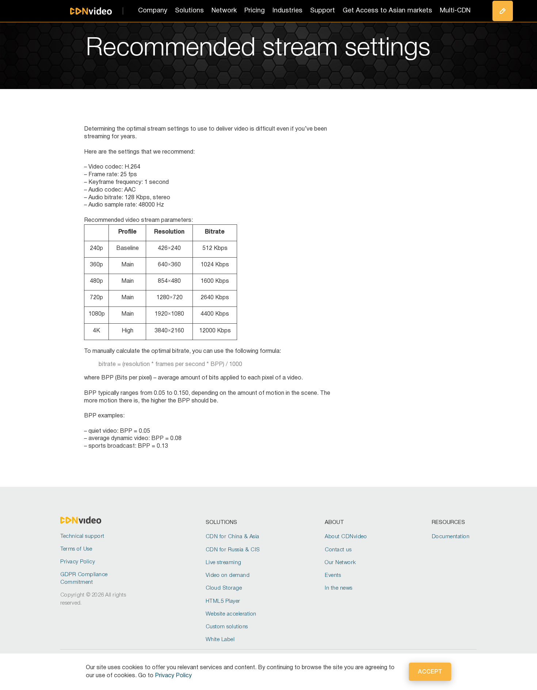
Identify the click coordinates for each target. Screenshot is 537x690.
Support (322, 11)
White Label (220, 639)
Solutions (189, 11)
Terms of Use (76, 549)
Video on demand (228, 575)
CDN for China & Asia (232, 536)
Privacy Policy (77, 561)
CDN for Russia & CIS (233, 549)
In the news (339, 588)
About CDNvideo (346, 536)
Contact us (338, 549)
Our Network (340, 562)
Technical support (82, 536)
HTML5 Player (223, 601)
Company (152, 11)
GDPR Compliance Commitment (84, 578)
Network (224, 11)
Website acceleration (231, 614)
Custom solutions (227, 626)
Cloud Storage (224, 588)
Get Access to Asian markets (387, 11)
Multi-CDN (455, 11)
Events (333, 575)
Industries (287, 11)
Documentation (451, 536)
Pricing (254, 11)
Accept (430, 672)
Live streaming (223, 562)
